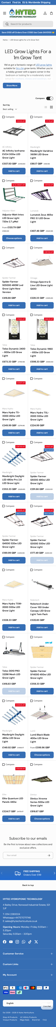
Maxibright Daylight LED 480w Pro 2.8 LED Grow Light (13, 480)
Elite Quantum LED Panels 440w (12, 800)
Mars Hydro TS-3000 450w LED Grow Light (11, 416)
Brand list (36, 1020)
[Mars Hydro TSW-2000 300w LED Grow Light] (14, 584)
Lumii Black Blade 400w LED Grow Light (40, 738)
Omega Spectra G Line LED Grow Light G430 (41, 285)
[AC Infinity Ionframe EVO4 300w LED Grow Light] (14, 131)
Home (5, 40)
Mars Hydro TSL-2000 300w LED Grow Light (39, 416)
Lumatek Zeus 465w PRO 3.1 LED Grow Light (41, 218)
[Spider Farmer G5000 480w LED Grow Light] (42, 457)
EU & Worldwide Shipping (36, 2)
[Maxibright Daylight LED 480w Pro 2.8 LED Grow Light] (14, 457)
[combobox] (28, 24)
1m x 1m (20, 68)
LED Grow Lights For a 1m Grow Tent (24, 40)
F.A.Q (45, 1020)
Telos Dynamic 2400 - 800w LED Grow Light (13, 352)
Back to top (28, 885)
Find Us (16, 2)
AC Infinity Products (28, 1017)
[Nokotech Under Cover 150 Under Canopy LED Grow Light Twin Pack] (42, 584)
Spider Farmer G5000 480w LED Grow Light (40, 480)
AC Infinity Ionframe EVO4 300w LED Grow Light (13, 154)
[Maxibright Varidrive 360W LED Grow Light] (42, 131)
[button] (51, 13)
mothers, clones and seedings (31, 78)
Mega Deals (24, 1020)
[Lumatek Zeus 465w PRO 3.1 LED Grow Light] (42, 195)
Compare (40, 98)
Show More (11, 85)
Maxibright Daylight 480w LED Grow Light (13, 738)
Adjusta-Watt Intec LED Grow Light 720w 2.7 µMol (13, 218)
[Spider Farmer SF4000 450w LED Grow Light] (42, 651)
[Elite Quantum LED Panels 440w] (14, 779)
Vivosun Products (10, 1020)
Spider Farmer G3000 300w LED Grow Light (40, 544)
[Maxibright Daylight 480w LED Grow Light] (14, 715)
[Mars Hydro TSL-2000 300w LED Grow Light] (42, 393)
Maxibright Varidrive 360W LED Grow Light (41, 154)
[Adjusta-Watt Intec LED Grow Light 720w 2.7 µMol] (14, 195)
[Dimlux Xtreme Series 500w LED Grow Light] (42, 779)
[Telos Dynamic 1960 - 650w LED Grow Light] (42, 329)
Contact (6, 2)
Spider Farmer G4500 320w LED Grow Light (12, 543)
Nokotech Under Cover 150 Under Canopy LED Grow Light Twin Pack (40, 609)
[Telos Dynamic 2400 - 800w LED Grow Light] (14, 329)
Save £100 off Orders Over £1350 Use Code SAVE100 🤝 (28, 32)
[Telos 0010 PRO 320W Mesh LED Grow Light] (14, 651)
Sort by (6, 105)
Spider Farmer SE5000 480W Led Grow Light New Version (12, 287)
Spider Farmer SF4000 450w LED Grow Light (40, 674)
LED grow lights (44, 64)
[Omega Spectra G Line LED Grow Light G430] (42, 262)
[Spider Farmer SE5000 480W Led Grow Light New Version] (14, 262)
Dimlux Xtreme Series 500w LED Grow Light (39, 802)
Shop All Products (10, 1017)
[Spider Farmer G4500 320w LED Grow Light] (14, 520)
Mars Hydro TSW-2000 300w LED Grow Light (12, 607)
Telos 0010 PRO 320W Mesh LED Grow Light (11, 674)
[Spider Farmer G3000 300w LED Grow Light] (42, 520)
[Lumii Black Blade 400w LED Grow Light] (42, 715)
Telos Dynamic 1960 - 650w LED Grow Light (41, 352)
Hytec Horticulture (26, 1012)
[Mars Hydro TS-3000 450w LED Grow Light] (14, 393)
